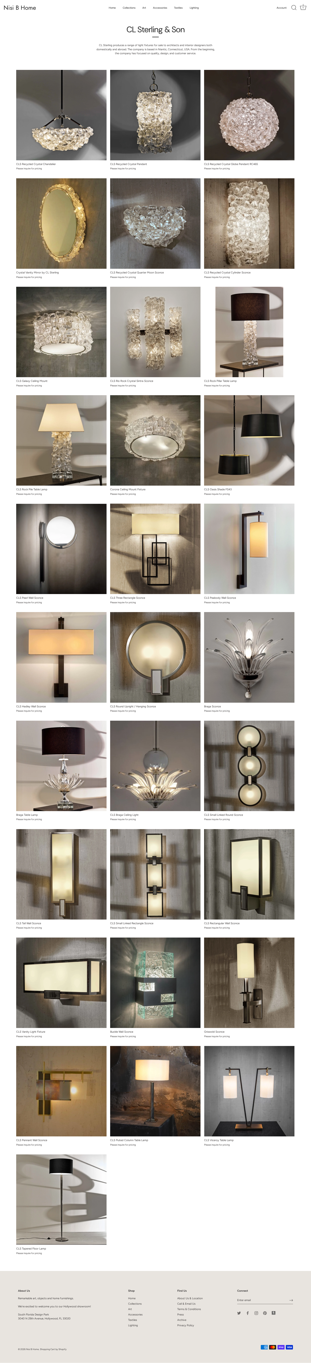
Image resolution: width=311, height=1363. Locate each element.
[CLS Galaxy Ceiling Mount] (61, 332)
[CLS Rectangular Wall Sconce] (249, 874)
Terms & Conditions (189, 1309)
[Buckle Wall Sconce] (155, 983)
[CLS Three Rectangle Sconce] (155, 549)
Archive (181, 1320)
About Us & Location (190, 1298)
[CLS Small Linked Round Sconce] (249, 766)
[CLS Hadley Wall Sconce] (61, 657)
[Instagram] (256, 1313)
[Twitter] (239, 1313)
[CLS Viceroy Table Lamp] (249, 1091)
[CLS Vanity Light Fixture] (61, 983)
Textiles (178, 7)
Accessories (160, 7)
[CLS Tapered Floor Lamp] (61, 1199)
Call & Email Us (186, 1303)
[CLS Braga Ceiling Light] (155, 766)
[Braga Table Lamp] (61, 766)
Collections (129, 7)
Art (144, 7)
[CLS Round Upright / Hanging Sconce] (155, 657)
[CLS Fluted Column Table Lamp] (155, 1091)
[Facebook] (247, 1313)
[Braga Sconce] (249, 657)
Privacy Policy (185, 1325)
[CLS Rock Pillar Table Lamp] (249, 332)
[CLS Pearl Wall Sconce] (61, 549)
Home (112, 7)
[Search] (294, 8)
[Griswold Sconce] (249, 983)
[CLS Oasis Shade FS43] (249, 440)
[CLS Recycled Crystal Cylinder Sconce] (249, 223)
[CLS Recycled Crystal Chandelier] (61, 115)
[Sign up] (291, 1300)
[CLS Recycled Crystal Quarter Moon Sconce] (155, 223)
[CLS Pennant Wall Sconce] (61, 1091)
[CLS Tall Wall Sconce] (61, 874)
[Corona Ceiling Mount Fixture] (155, 440)
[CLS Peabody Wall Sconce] (249, 549)
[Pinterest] (265, 1313)
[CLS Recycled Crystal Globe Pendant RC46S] (249, 115)
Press (180, 1314)
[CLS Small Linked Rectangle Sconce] (155, 874)
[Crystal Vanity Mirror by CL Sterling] (61, 223)
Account (282, 7)
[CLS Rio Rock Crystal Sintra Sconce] (155, 332)
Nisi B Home (20, 8)
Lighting (194, 7)
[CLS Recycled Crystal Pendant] (155, 115)
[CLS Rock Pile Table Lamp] (61, 440)
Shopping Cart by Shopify (53, 1349)
